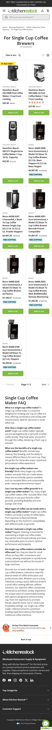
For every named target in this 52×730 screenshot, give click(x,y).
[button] (48, 11)
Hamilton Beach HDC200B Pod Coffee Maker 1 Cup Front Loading (13, 94)
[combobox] (26, 17)
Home (5, 27)
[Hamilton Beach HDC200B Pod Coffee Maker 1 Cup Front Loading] (13, 72)
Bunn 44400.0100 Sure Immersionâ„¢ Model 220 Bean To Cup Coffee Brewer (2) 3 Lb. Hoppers (12, 352)
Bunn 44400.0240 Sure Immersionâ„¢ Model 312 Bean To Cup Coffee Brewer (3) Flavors (12, 287)
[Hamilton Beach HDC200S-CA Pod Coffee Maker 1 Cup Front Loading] (39, 72)
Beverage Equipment (16, 27)
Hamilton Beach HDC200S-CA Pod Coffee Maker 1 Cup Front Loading (38, 94)
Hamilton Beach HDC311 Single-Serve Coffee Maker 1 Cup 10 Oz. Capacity (13, 153)
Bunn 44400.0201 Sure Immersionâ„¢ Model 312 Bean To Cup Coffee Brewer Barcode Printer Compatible (38, 224)
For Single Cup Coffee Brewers (22, 29)
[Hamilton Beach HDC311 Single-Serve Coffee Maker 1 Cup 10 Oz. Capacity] (13, 130)
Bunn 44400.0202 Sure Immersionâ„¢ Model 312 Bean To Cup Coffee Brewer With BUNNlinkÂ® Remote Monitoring (38, 289)
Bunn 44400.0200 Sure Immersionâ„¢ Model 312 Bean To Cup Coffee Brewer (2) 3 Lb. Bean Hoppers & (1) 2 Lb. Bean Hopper (38, 157)
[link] (10, 384)
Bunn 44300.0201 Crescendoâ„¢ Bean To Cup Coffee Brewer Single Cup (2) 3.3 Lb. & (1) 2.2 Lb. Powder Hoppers (12, 224)
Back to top (26, 639)
